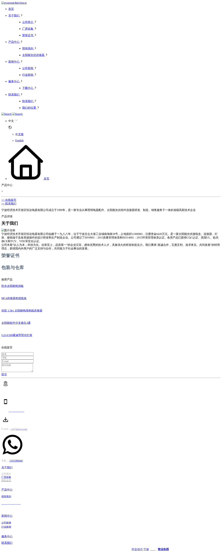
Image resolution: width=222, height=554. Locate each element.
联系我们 (6, 542)
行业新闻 (6, 526)
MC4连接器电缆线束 (14, 298)
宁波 (146, 549)
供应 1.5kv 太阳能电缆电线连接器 (21, 310)
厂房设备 (6, 477)
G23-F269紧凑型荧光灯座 (16, 335)
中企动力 (137, 549)
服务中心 (6, 536)
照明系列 (6, 496)
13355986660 (16, 461)
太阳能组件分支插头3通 (16, 322)
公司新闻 (6, 522)
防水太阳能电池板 (12, 285)
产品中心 (6, 489)
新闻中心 (6, 515)
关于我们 (6, 467)
